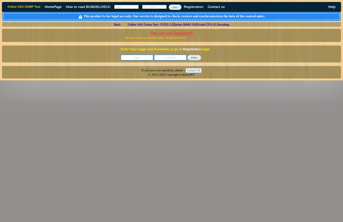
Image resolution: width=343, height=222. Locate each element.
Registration (192, 49)
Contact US (193, 70)
